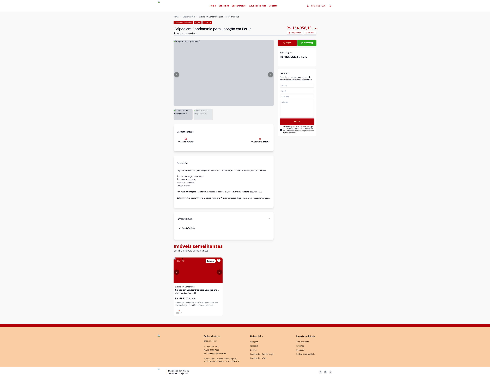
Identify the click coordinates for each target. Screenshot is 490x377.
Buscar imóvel (239, 5)
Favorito (311, 33)
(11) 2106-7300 (212, 346)
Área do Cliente (302, 342)
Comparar (300, 350)
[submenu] (329, 6)
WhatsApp (308, 42)
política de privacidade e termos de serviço (298, 132)
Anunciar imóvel (257, 5)
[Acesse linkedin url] (325, 372)
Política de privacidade (305, 354)
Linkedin (253, 350)
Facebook (254, 346)
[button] (176, 74)
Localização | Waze (258, 358)
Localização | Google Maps (261, 354)
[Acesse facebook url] (320, 372)
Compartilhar (296, 33)
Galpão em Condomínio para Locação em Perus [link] (219, 17)
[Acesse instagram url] (330, 372)
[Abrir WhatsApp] (483, 370)
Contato (273, 5)
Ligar (288, 42)
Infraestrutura (184, 218)
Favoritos (300, 346)
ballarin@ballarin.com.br (216, 353)
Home (213, 5)
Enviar (297, 121)
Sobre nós (224, 5)
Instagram (254, 342)
